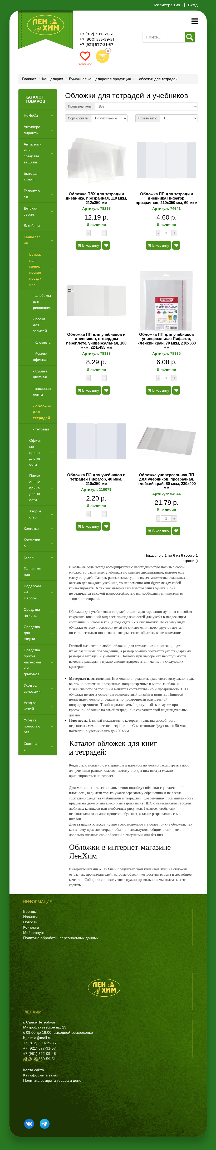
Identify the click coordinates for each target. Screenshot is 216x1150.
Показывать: (147, 118)
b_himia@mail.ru (37, 1038)
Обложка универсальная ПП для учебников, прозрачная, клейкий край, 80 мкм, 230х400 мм (167, 481)
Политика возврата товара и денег (53, 1080)
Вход (193, 5)
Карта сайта (33, 1070)
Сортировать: (78, 118)
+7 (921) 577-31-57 (96, 44)
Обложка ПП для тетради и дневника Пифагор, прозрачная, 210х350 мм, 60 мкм (166, 198)
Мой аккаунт (34, 932)
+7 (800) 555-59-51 (97, 39)
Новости (30, 922)
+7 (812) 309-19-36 (39, 1043)
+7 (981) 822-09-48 (39, 1053)
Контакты (31, 927)
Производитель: (80, 106)
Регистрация (167, 5)
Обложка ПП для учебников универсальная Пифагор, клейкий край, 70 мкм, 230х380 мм (167, 341)
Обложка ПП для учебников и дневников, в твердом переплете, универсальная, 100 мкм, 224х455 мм (96, 341)
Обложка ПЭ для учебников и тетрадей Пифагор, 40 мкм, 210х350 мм (96, 479)
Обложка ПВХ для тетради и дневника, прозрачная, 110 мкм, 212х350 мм (96, 198)
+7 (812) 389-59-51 (97, 34)
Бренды (30, 911)
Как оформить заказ (40, 1075)
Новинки (30, 917)
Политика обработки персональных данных (61, 938)
